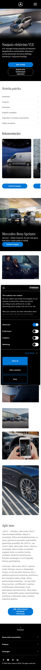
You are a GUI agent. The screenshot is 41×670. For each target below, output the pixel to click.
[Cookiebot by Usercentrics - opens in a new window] (29, 288)
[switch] (36, 331)
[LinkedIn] (17, 659)
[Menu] (35, 4)
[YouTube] (8, 659)
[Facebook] (3, 659)
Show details (29, 353)
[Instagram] (13, 659)
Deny (15, 379)
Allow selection (15, 370)
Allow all (15, 361)
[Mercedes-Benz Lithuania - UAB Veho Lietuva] (20, 4)
